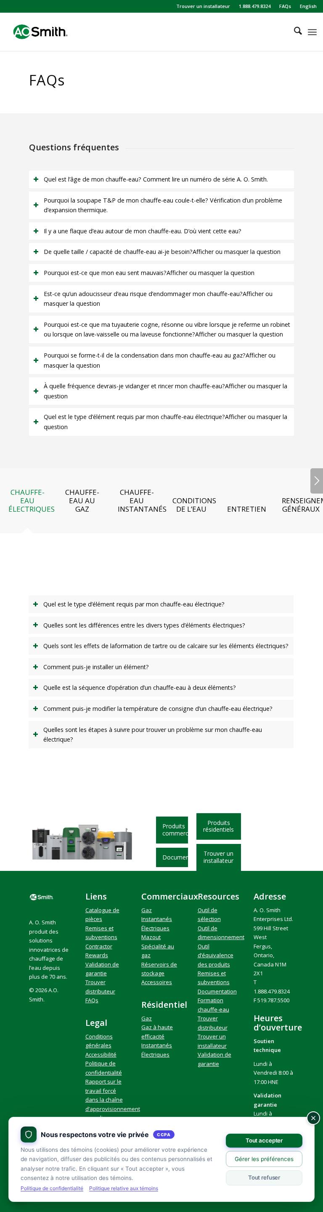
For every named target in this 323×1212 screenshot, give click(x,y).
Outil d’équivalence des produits (215, 955)
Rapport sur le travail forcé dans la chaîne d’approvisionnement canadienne (112, 1099)
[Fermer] (313, 1118)
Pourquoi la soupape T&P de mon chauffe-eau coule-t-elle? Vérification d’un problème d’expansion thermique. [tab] (163, 205)
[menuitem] (203, 6)
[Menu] (312, 32)
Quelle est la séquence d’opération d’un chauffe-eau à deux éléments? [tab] (139, 687)
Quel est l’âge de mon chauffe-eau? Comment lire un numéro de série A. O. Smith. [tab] (156, 179)
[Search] (294, 32)
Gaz (146, 910)
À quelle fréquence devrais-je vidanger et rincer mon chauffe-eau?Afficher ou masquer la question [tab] (165, 391)
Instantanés (156, 919)
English (308, 6)
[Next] (316, 481)
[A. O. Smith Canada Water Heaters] (53, 32)
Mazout (151, 937)
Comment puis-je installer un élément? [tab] (96, 667)
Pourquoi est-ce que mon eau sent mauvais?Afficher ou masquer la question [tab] (149, 273)
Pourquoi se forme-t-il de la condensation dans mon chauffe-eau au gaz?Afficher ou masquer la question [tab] (159, 360)
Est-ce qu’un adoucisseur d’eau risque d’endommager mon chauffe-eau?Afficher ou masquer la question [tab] (158, 299)
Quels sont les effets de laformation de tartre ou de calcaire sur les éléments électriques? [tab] (166, 646)
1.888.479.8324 (254, 6)
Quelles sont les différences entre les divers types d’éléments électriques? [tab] (144, 625)
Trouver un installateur (203, 6)
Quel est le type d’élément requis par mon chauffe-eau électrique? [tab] (134, 604)
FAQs (285, 6)
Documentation (217, 991)
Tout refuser (264, 1177)
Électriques (155, 928)
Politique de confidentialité (52, 1188)
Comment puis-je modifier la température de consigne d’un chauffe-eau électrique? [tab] (158, 709)
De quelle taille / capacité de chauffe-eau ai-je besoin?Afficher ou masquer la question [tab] (162, 252)
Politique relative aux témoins (123, 1188)
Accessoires (156, 982)
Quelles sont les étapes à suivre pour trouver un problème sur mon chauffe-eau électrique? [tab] (152, 735)
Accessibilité (100, 1054)
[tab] (27, 504)
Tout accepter (264, 1140)
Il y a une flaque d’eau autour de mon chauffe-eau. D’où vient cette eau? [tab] (142, 231)
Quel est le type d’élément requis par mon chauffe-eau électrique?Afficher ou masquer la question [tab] (165, 422)
